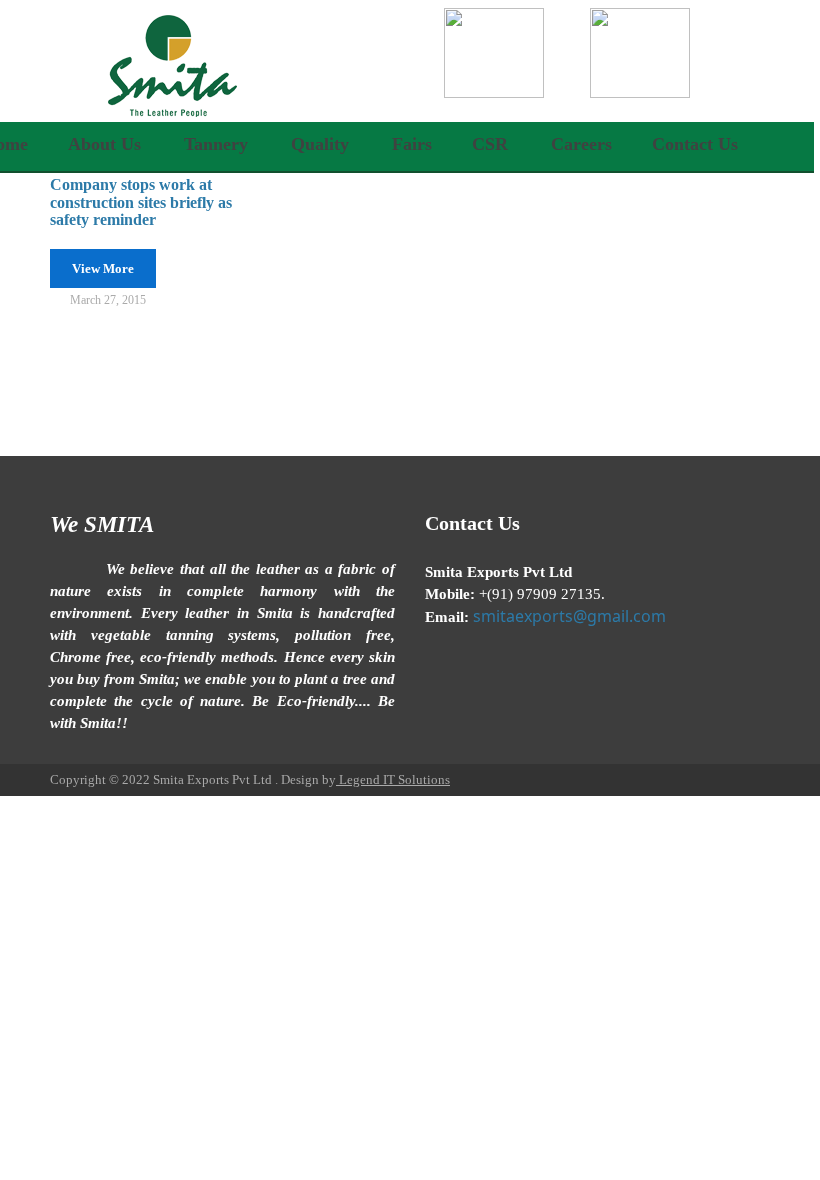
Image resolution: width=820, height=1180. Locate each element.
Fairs (412, 144)
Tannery (216, 144)
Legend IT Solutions (393, 779)
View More (103, 268)
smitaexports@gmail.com (569, 616)
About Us (104, 144)
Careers (581, 144)
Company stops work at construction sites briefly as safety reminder (141, 202)
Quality (320, 144)
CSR (490, 144)
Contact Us (695, 144)
